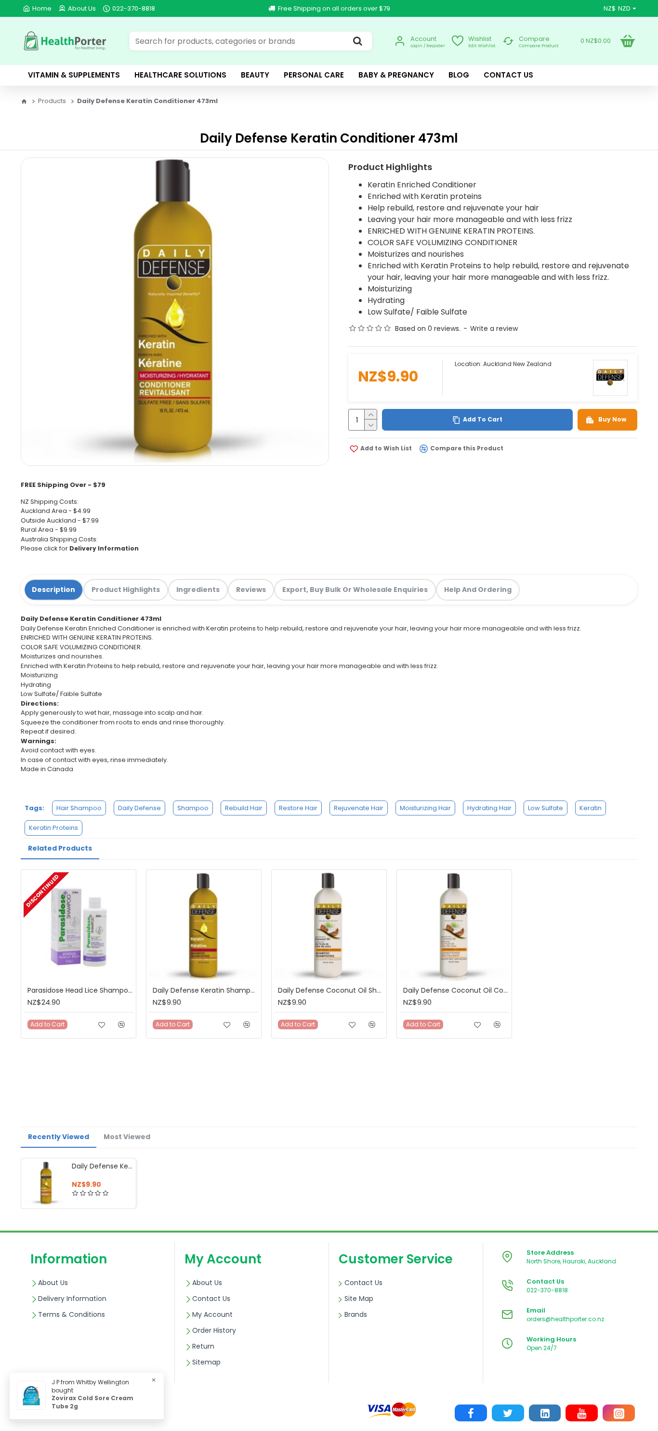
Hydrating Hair (489, 808)
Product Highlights (126, 589)
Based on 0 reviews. (428, 328)
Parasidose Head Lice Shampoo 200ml (80, 990)
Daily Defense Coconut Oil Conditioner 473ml (456, 990)
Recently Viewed (58, 1137)
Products (52, 100)
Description (53, 589)
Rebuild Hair (244, 808)
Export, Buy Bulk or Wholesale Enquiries (355, 589)
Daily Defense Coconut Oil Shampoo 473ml (331, 990)
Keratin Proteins (53, 827)
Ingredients (198, 589)
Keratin (590, 808)
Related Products (60, 848)
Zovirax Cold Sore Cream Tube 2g (92, 1402)
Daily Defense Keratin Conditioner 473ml (102, 1166)
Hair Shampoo (79, 808)
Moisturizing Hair (425, 808)
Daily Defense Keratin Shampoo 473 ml (206, 990)
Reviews (251, 589)
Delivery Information (104, 548)
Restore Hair (298, 808)
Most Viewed (127, 1137)
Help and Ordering (478, 589)
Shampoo (193, 808)
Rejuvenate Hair (358, 808)
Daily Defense (139, 808)
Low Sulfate (545, 808)
